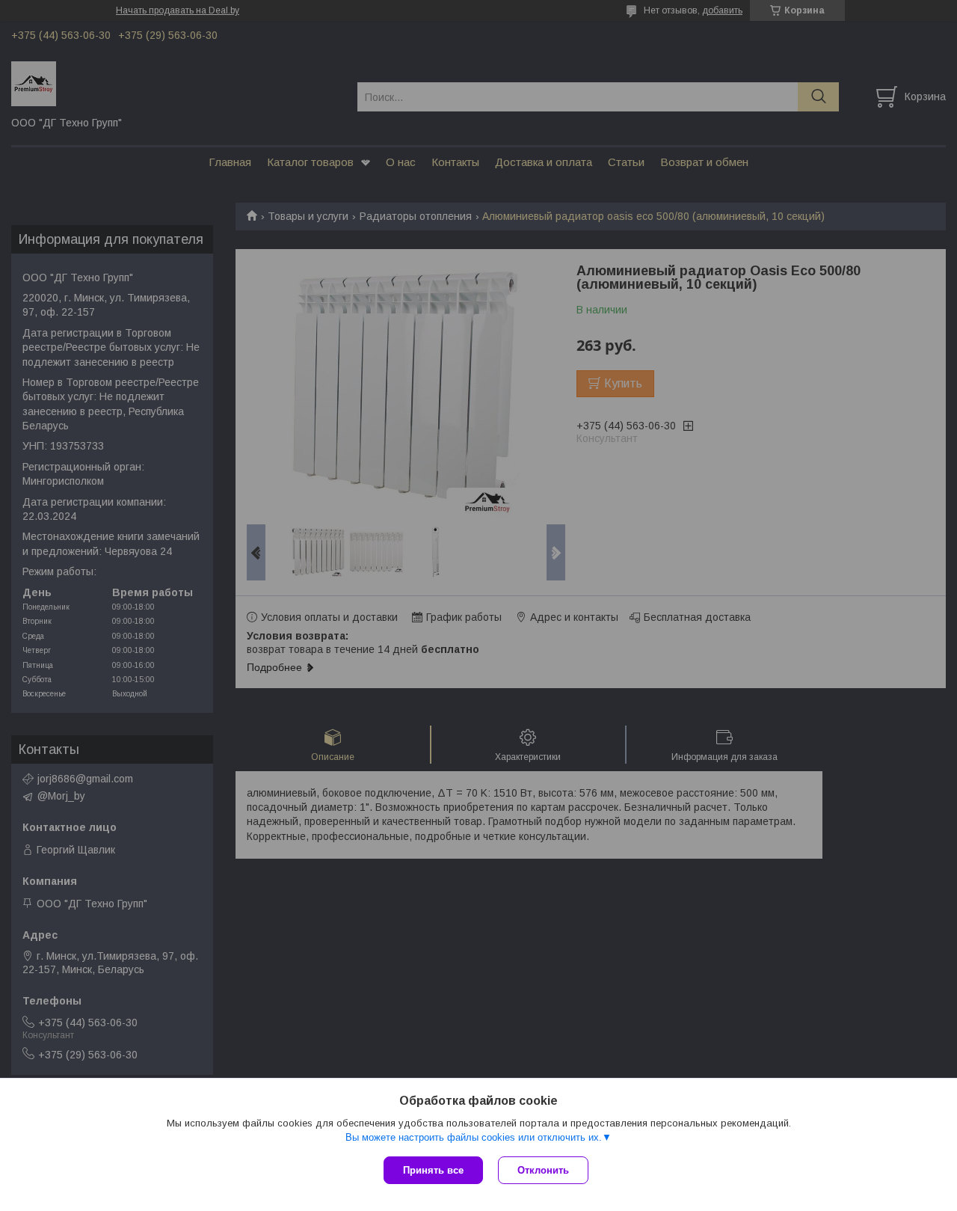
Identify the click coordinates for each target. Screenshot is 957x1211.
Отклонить (543, 1170)
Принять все (433, 1170)
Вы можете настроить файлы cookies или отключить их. (473, 1137)
